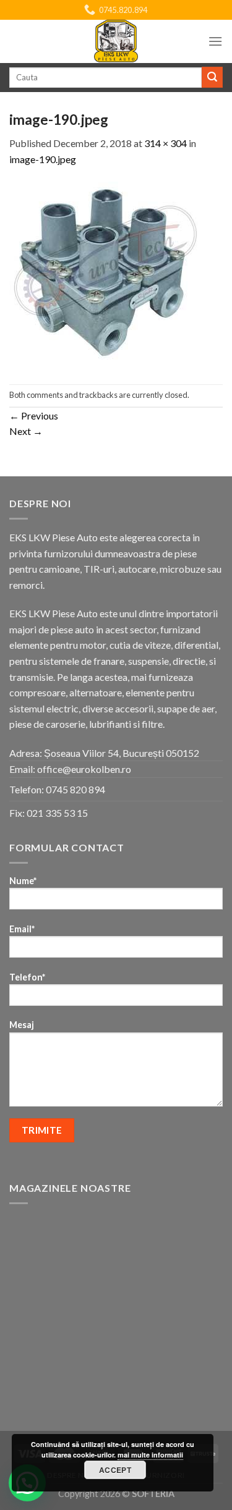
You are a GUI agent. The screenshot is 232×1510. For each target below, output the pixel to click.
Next (26, 431)
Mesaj (21, 1024)
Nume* (23, 880)
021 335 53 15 (57, 813)
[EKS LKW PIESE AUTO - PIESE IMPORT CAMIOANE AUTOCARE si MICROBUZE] (116, 41)
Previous (33, 415)
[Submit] (212, 77)
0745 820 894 (75, 789)
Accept (115, 1469)
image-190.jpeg (42, 159)
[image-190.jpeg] (106, 274)
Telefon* (27, 977)
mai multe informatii (150, 1454)
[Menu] (215, 41)
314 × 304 (165, 143)
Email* (22, 929)
